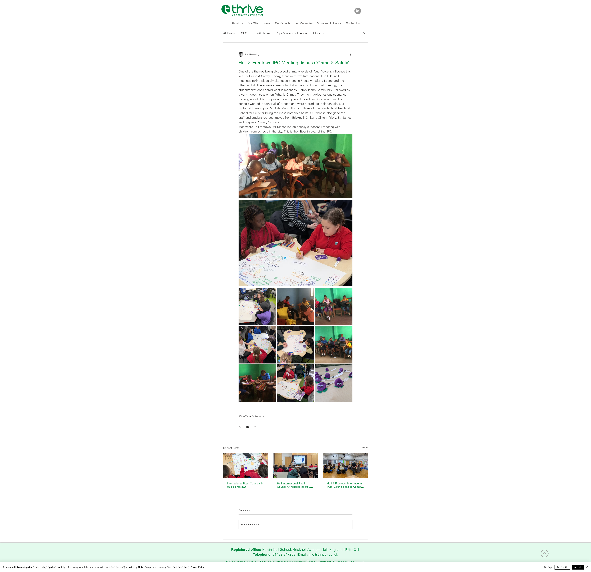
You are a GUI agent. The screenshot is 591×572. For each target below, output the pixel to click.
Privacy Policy (197, 567)
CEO (244, 33)
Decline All (562, 567)
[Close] (587, 567)
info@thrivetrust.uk (323, 554)
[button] (363, 33)
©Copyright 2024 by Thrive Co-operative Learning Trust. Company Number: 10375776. (295, 562)
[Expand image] (257, 306)
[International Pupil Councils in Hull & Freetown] (245, 465)
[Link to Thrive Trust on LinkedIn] (357, 11)
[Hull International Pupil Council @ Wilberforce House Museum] (295, 465)
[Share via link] (255, 426)
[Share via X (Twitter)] (240, 426)
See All (364, 447)
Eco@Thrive (262, 33)
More (316, 33)
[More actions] (350, 54)
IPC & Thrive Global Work (251, 416)
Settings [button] (548, 567)
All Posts (229, 33)
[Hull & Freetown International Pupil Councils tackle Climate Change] (345, 465)
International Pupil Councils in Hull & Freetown (245, 485)
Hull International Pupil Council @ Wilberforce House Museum (295, 485)
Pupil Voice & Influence (291, 33)
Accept (577, 567)
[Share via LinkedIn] (247, 426)
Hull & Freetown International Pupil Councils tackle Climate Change (345, 485)
